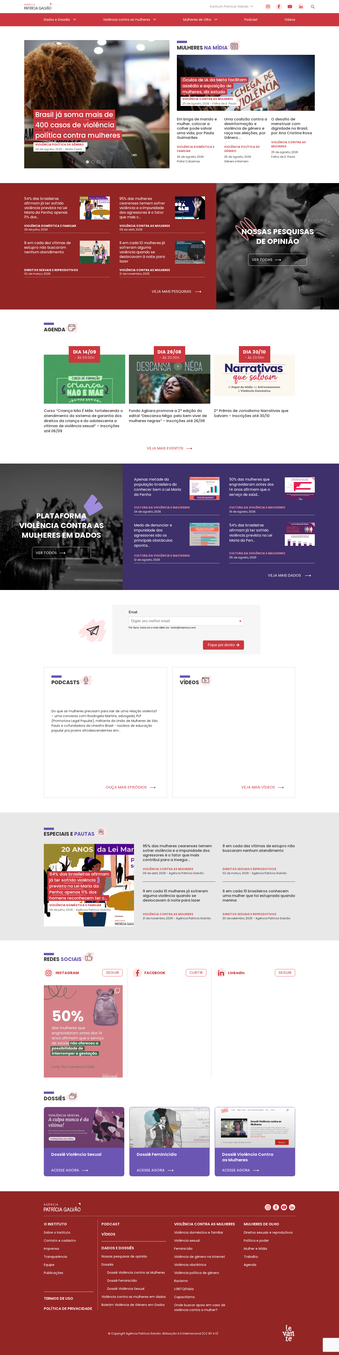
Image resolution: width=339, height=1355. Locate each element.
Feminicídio (183, 1248)
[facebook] (279, 6)
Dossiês (107, 1264)
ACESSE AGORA (65, 1170)
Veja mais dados (285, 575)
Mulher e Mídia (255, 1248)
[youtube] (290, 6)
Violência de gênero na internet (199, 1256)
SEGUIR (112, 972)
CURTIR (196, 972)
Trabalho (251, 1256)
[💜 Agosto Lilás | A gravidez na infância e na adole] (83, 1034)
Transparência (55, 1256)
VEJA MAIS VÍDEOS (258, 787)
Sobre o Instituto (57, 1232)
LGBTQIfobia (184, 1289)
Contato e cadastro (60, 1240)
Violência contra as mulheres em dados (133, 1296)
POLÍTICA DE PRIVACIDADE (68, 1308)
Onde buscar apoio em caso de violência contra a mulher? (199, 1307)
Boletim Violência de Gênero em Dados (133, 1304)
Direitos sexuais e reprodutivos (51, 270)
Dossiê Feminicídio (122, 1280)
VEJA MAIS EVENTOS (165, 448)
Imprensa (51, 1248)
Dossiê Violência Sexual (125, 1288)
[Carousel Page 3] (98, 162)
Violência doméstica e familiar (195, 149)
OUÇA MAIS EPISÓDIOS (127, 787)
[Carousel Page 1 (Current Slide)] (87, 162)
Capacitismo (184, 1297)
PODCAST (110, 1224)
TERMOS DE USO (58, 1298)
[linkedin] (301, 6)
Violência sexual (187, 1240)
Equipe (49, 1264)
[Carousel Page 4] (104, 162)
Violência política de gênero (59, 144)
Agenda (250, 1264)
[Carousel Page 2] (93, 162)
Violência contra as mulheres (207, 99)
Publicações (53, 1272)
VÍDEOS (108, 1234)
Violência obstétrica (190, 1264)
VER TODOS (47, 552)
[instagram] (268, 6)
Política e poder (256, 1240)
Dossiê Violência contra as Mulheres (136, 1272)
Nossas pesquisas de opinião (124, 1256)
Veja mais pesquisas (172, 291)
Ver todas (262, 259)
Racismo (181, 1281)
